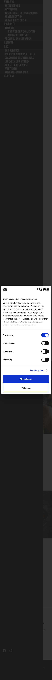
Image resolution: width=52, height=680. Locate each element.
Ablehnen (26, 388)
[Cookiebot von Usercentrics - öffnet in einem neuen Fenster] (37, 289)
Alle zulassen (26, 379)
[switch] (45, 343)
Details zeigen (36, 370)
